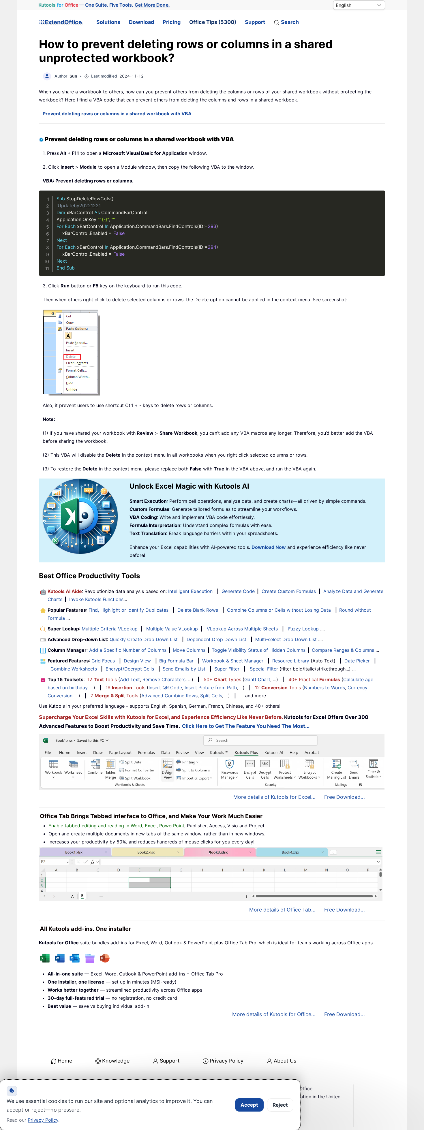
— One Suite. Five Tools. (104, 5)
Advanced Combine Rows (169, 695)
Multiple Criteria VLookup (110, 629)
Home (65, 1061)
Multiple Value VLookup (172, 629)
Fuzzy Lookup (303, 629)
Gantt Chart (257, 679)
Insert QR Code (165, 687)
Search (290, 22)
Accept (249, 1105)
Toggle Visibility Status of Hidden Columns (258, 650)
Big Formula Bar (176, 661)
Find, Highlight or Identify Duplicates (128, 610)
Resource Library (290, 661)
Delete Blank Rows (197, 610)
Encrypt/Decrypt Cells (130, 669)
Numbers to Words (324, 687)
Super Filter (226, 669)
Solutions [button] (108, 22)
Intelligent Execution (190, 591)
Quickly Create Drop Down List (144, 639)
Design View (137, 661)
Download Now (269, 547)
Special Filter (264, 669)
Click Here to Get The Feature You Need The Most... (245, 726)
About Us (285, 1061)
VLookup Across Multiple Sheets (242, 629)
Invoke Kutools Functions (96, 599)
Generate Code (238, 591)
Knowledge (116, 1061)
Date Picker (357, 661)
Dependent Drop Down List (216, 639)
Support (255, 22)
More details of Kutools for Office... (274, 1014)
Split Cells (211, 695)
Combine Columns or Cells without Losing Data (279, 610)
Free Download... (344, 797)
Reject (280, 1105)
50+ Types (222, 679)
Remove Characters (163, 679)
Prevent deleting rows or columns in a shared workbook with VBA (117, 113)
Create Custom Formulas (289, 591)
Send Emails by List (184, 669)
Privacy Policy (226, 1061)
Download (141, 22)
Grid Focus (103, 661)
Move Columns (189, 650)
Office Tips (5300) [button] (212, 22)
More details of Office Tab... (282, 910)
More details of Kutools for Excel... (274, 797)
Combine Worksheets (73, 669)
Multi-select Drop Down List (286, 639)
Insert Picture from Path (211, 687)
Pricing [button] (172, 22)
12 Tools (102, 679)
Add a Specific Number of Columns (127, 650)
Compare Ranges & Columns (343, 650)
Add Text (130, 679)
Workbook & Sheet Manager (232, 661)
